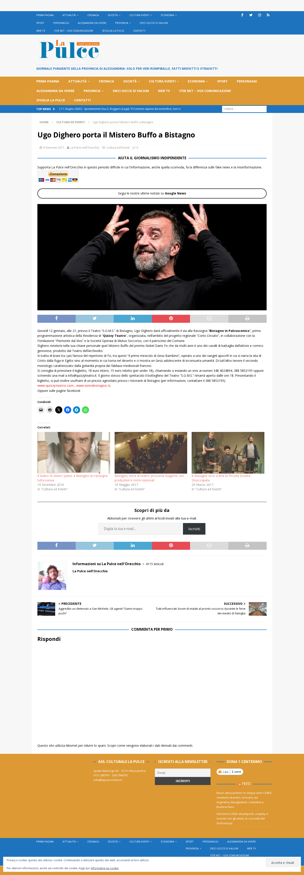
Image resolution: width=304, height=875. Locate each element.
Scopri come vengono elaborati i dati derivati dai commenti (149, 745)
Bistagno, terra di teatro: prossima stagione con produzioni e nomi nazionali (149, 478)
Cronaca (93, 15)
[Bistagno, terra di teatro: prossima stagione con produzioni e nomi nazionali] (151, 453)
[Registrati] (268, 15)
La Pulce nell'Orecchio (84, 147)
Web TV (40, 30)
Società (113, 15)
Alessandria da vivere (92, 23)
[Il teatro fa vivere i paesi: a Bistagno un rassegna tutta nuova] (73, 453)
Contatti (139, 30)
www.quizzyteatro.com (55, 385)
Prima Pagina (45, 15)
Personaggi (61, 23)
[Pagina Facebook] (242, 15)
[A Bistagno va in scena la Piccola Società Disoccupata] (228, 453)
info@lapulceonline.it (107, 780)
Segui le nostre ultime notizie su (152, 193)
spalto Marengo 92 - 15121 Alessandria (119, 771)
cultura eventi (139, 15)
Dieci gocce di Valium (154, 23)
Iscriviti (194, 528)
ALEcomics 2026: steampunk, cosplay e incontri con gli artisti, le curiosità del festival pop (242, 818)
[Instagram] (259, 15)
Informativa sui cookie (105, 868)
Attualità (69, 15)
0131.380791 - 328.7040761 (110, 775)
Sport (40, 23)
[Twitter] (251, 15)
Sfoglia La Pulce (113, 30)
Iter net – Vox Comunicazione (73, 30)
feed (246, 783)
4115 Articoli (155, 564)
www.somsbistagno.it (93, 385)
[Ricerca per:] (244, 108)
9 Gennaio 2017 (53, 147)
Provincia (121, 23)
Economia (167, 15)
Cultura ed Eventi (118, 147)
